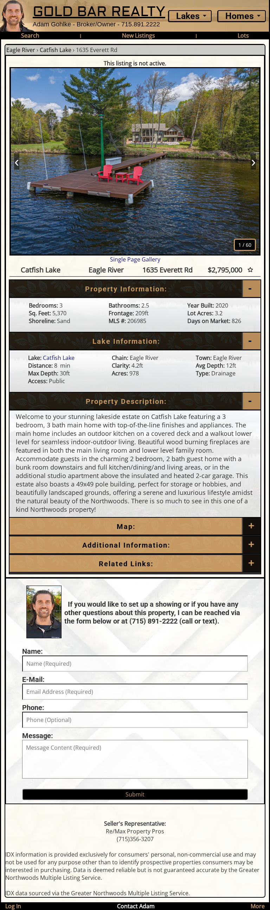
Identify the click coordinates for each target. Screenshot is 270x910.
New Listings (138, 35)
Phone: (33, 707)
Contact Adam (136, 906)
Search (30, 35)
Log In (13, 906)
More (258, 906)
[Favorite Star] (250, 270)
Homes (239, 16)
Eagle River (20, 50)
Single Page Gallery (135, 259)
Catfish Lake (55, 50)
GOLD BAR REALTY (99, 11)
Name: (32, 651)
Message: (37, 735)
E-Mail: (33, 679)
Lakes (188, 16)
